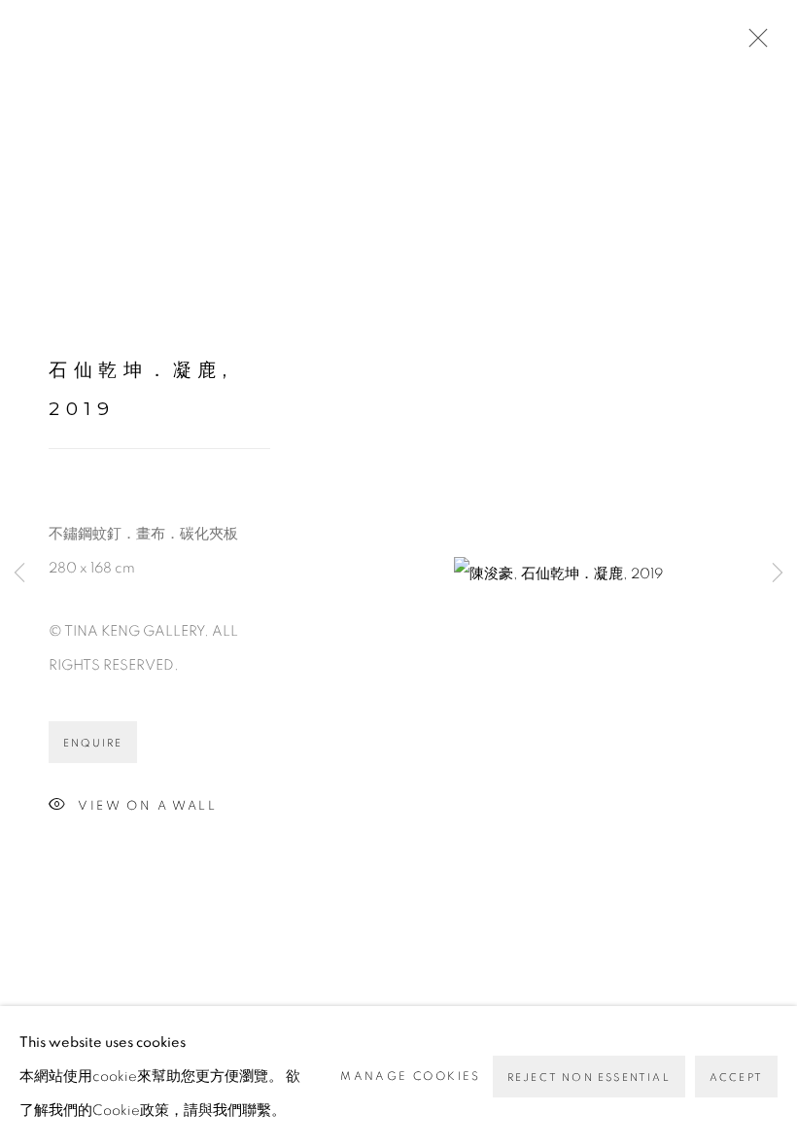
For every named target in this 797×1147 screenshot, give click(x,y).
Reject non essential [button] (589, 1077)
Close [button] (753, 43)
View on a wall (147, 805)
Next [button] (777, 573)
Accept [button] (736, 1077)
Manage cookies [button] (410, 1076)
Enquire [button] (92, 743)
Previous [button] (19, 573)
